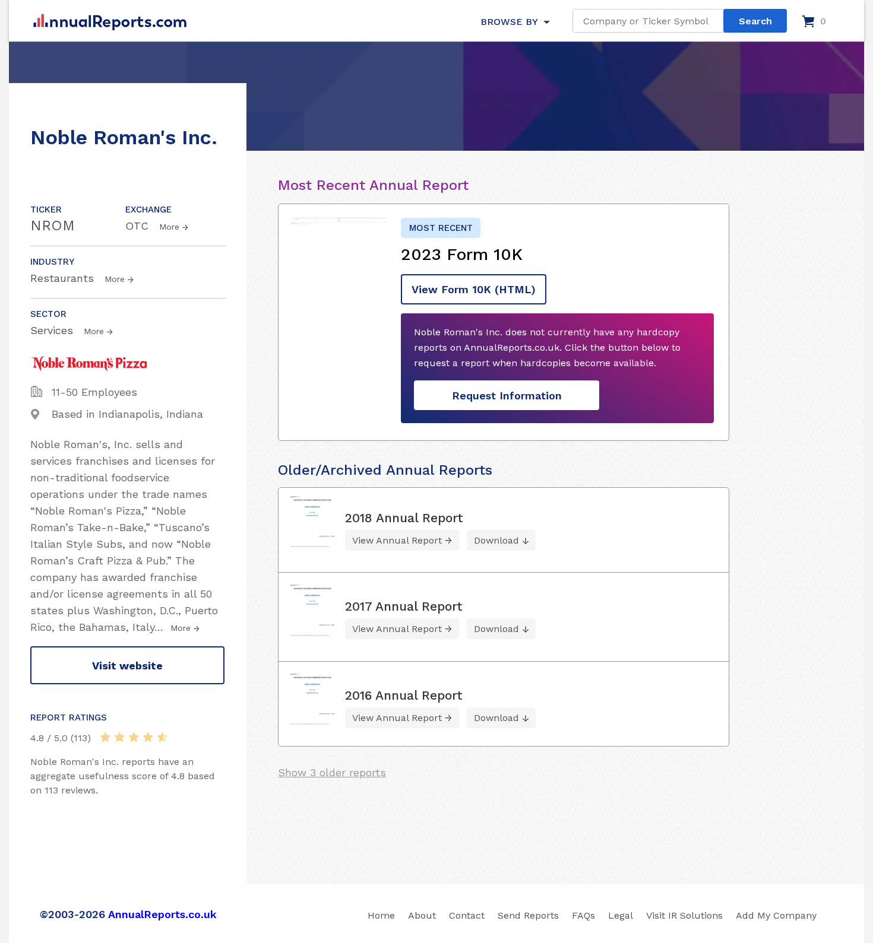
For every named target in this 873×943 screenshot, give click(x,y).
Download (496, 540)
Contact (467, 915)
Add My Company (776, 915)
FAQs (583, 915)
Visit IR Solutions (684, 915)
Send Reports (528, 915)
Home (381, 915)
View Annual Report (397, 540)
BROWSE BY (508, 21)
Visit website (127, 665)
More (169, 226)
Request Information (507, 395)
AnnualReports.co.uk (162, 914)
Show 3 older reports (332, 772)
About (422, 915)
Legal (620, 915)
